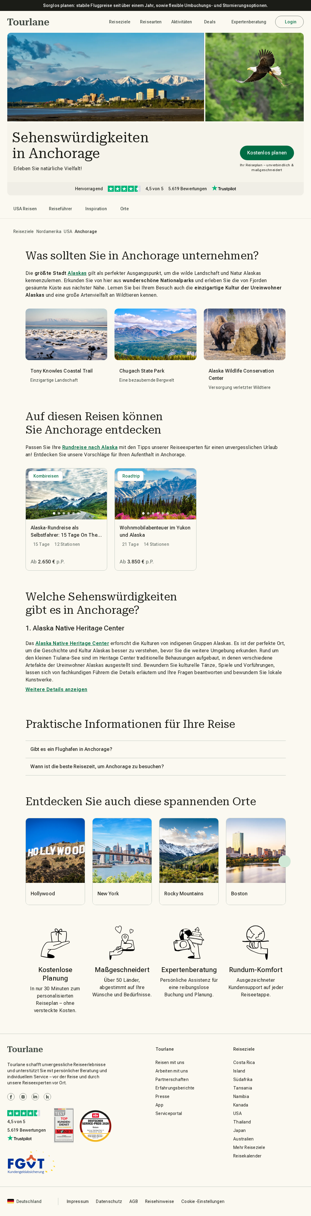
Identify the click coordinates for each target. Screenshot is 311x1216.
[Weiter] (285, 861)
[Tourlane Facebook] (11, 1096)
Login (291, 21)
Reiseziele (23, 231)
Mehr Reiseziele (249, 1147)
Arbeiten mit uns (172, 1071)
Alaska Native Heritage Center (72, 643)
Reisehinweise (159, 1201)
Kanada (240, 1105)
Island (239, 1071)
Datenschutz (109, 1201)
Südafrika (242, 1079)
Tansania (242, 1088)
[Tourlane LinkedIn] (35, 1096)
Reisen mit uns (170, 1062)
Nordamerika (49, 231)
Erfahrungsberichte (175, 1088)
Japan (239, 1130)
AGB (133, 1201)
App (159, 1105)
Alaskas (77, 273)
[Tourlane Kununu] (47, 1096)
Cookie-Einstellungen (202, 1201)
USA (68, 231)
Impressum (78, 1201)
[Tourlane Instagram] (23, 1096)
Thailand (242, 1122)
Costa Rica (244, 1062)
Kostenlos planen (267, 153)
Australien (243, 1139)
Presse (163, 1096)
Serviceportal (169, 1113)
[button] (28, 22)
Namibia (241, 1096)
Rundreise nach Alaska (90, 447)
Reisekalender (247, 1156)
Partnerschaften (172, 1079)
